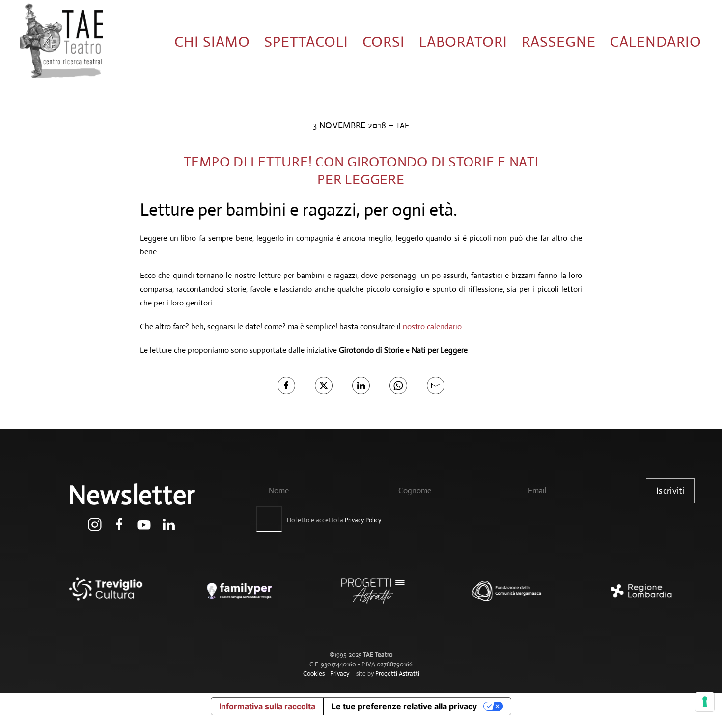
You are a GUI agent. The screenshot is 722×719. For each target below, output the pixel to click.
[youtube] (144, 524)
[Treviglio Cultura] (94, 595)
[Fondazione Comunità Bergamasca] (494, 595)
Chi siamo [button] (212, 41)
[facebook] (119, 524)
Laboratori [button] (463, 41)
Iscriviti (670, 490)
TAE (402, 125)
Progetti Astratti (397, 673)
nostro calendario (432, 326)
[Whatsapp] (398, 385)
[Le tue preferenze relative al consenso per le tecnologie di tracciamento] (704, 701)
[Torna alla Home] (61, 41)
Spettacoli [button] (306, 41)
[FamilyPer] (227, 595)
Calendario (655, 41)
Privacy (339, 673)
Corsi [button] (383, 41)
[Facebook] (286, 385)
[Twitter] (324, 385)
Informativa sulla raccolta (267, 706)
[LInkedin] (361, 385)
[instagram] (94, 524)
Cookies (314, 673)
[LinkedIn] (168, 524)
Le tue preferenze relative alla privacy (404, 706)
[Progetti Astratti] (361, 595)
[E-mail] (435, 385)
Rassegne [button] (559, 41)
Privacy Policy (363, 520)
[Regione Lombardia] (628, 595)
